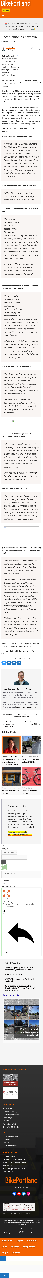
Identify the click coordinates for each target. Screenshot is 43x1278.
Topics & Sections (9, 1108)
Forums (15, 1246)
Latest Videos (8, 1121)
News (37, 714)
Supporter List (8, 1171)
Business (9, 714)
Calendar (32, 1240)
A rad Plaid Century (13, 974)
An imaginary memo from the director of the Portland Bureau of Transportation (19, 988)
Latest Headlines (13, 963)
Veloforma (37, 93)
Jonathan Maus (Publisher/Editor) (17, 689)
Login (5, 1252)
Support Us (29, 1246)
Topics (19, 1240)
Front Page (18, 714)
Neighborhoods (28, 714)
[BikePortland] (15, 3)
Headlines (7, 1240)
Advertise (6, 1139)
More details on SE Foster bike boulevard (12, 724)
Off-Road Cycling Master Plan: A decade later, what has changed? (19, 968)
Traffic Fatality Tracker (11, 1127)
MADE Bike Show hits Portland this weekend (20, 980)
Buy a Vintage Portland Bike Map (15, 1168)
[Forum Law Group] (10, 1098)
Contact (6, 1142)
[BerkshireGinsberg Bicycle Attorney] (10, 1085)
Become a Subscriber (11, 1156)
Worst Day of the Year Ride (31, 723)
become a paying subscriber (25, 707)
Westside (25, 716)
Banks (31, 96)
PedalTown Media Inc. (28, 1220)
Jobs (4, 1246)
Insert (4, 1275)
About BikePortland (10, 1136)
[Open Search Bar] (3, 15)
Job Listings (7, 1118)
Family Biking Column (11, 1124)
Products (17, 716)
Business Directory (10, 1111)
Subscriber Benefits (10, 1165)
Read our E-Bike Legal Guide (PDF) (18, 1213)
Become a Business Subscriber (14, 1159)
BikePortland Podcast (11, 1114)
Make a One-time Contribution (14, 1162)
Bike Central (23, 387)
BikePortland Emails (10, 1145)
